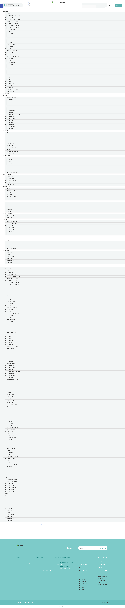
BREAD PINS (10, 149)
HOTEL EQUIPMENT (8, 240)
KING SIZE (11, 31)
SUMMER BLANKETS (12, 69)
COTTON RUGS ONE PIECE (13, 114)
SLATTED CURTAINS (12, 217)
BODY (10, 159)
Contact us (83, 561)
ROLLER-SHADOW (8, 213)
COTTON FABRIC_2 (13, 234)
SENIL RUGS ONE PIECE (12, 122)
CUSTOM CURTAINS (12, 223)
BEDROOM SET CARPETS (13, 89)
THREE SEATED (12, 99)
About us (83, 557)
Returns (100, 567)
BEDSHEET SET (10, 13)
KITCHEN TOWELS (11, 137)
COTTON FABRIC (13, 227)
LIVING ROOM (8, 351)
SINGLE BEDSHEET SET (14, 19)
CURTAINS (6, 219)
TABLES (9, 203)
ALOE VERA (11, 83)
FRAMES (9, 254)
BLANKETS (11, 178)
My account (83, 573)
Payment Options (102, 564)
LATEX (10, 85)
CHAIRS (9, 205)
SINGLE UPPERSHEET (14, 27)
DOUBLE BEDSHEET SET (14, 17)
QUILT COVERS (10, 184)
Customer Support (102, 557)
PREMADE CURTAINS (12, 221)
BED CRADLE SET (11, 190)
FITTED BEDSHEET (11, 29)
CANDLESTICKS (11, 256)
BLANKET (9, 188)
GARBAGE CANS (11, 153)
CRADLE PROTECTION (12, 456)
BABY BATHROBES (11, 197)
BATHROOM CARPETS (12, 170)
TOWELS (9, 132)
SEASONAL (9, 262)
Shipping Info (101, 561)
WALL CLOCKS (10, 258)
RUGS (6, 495)
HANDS (10, 163)
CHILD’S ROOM (7, 174)
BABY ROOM (6, 186)
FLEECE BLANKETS (11, 62)
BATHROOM (6, 155)
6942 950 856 (17, 5)
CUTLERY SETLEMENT (12, 147)
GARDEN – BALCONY (8, 201)
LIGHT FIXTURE (10, 469)
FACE (10, 161)
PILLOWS (9, 77)
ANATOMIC (11, 79)
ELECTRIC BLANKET (12, 75)
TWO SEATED (12, 102)
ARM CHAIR (11, 104)
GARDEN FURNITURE (12, 207)
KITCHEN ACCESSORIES (12, 151)
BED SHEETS (10, 242)
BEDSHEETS (10, 176)
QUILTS (9, 38)
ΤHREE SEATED (12, 124)
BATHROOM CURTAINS (12, 172)
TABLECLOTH (10, 143)
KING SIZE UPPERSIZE (14, 23)
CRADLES (9, 209)
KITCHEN (5, 130)
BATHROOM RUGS (11, 248)
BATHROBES (10, 168)
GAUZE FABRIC (12, 225)
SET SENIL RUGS (11, 106)
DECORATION (6, 250)
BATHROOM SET (11, 166)
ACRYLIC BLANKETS (12, 50)
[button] (62, 266)
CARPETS (7, 493)
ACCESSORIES (10, 260)
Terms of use (84, 564)
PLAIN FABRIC (12, 231)
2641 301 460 (10, 5)
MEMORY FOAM (12, 87)
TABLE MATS (10, 139)
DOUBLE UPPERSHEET (14, 25)
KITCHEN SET (10, 145)
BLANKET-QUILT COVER (13, 56)
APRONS (9, 135)
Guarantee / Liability (102, 570)
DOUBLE (11, 33)
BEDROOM (6, 11)
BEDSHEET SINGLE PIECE (13, 21)
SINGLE (10, 36)
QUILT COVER (10, 348)
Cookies (82, 567)
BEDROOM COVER (11, 44)
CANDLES (9, 252)
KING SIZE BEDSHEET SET (15, 15)
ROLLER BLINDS (11, 215)
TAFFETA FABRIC (13, 229)
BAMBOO (11, 81)
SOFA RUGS (6, 95)
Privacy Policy (84, 570)
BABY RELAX (10, 194)
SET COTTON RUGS (11, 97)
